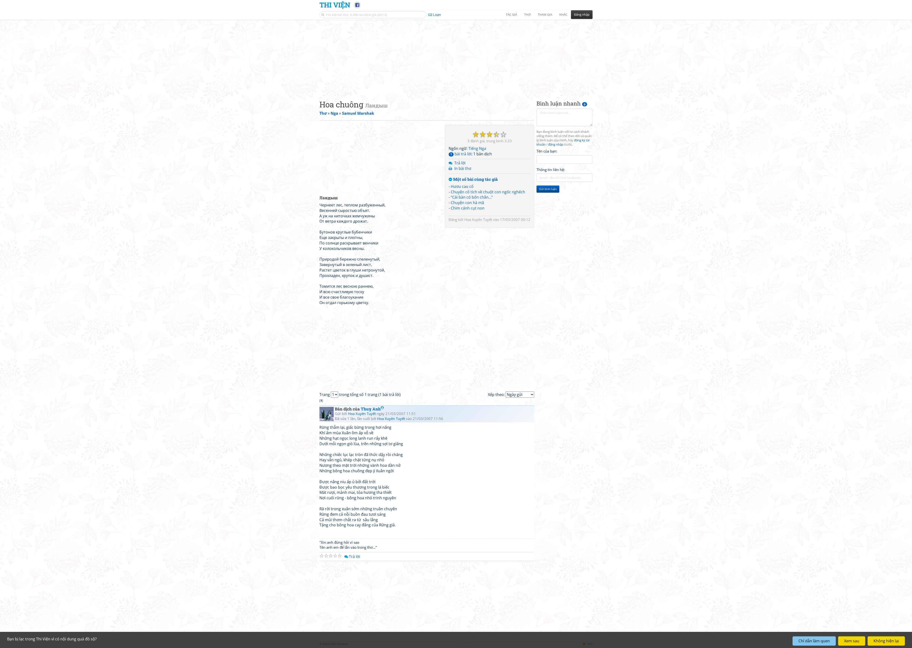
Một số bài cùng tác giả (475, 179)
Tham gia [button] (545, 14)
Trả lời (460, 163)
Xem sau (851, 640)
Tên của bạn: (547, 151)
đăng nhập (555, 145)
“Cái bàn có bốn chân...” (472, 197)
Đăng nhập (581, 14)
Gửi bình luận (548, 189)
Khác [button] (563, 14)
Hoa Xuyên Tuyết (478, 219)
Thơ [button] (527, 14)
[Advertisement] (456, 56)
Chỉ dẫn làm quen (814, 640)
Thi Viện (334, 4)
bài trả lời (460, 154)
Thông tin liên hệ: (551, 169)
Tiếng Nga (477, 148)
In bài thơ (462, 168)
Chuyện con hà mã (467, 202)
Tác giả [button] (511, 14)
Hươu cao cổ (462, 186)
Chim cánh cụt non (467, 208)
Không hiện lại (886, 640)
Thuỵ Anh (371, 409)
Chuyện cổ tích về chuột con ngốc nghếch (488, 192)
